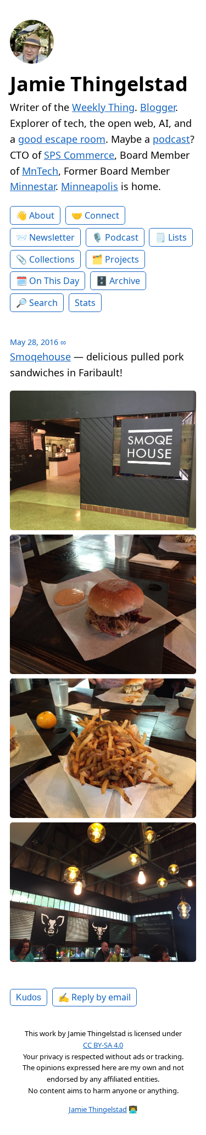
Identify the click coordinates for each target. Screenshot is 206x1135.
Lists (177, 237)
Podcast (121, 237)
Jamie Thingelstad (99, 83)
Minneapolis (89, 186)
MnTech (40, 170)
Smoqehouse (40, 356)
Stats (85, 303)
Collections (52, 259)
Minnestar (32, 186)
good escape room (61, 139)
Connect (102, 215)
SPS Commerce (79, 155)
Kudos (28, 997)
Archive (124, 281)
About (41, 215)
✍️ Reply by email (94, 997)
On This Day (54, 281)
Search (43, 303)
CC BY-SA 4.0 (103, 1045)
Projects (122, 259)
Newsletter (52, 237)
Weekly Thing (103, 107)
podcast (171, 139)
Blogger (157, 107)
